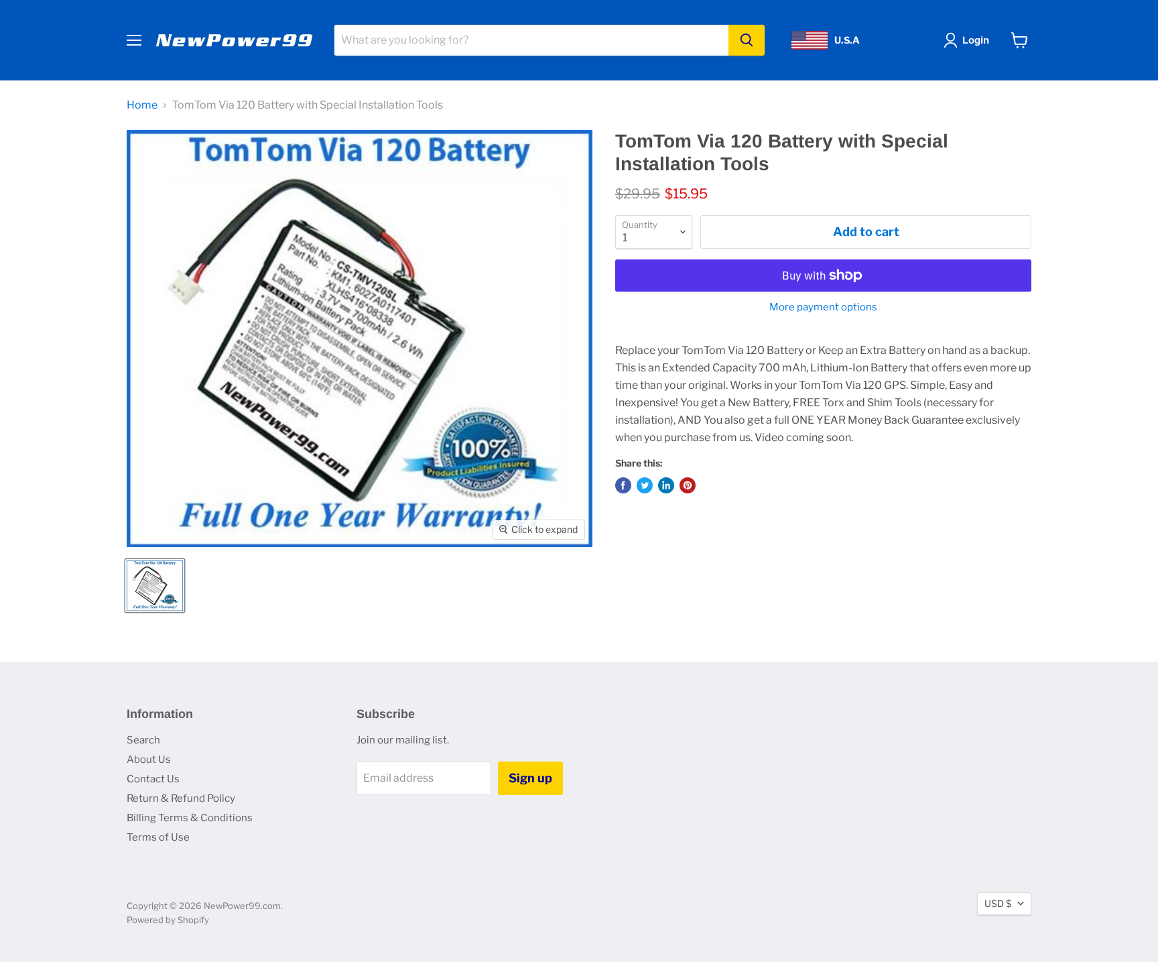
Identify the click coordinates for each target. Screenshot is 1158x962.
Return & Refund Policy (181, 798)
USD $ (997, 903)
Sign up (530, 778)
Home (142, 105)
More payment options (823, 307)
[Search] (746, 40)
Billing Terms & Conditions (190, 818)
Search (143, 740)
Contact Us (153, 779)
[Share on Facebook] (623, 485)
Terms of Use (158, 837)
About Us (149, 760)
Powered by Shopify (168, 919)
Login (975, 40)
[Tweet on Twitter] (645, 485)
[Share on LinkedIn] (666, 485)
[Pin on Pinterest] (688, 485)
